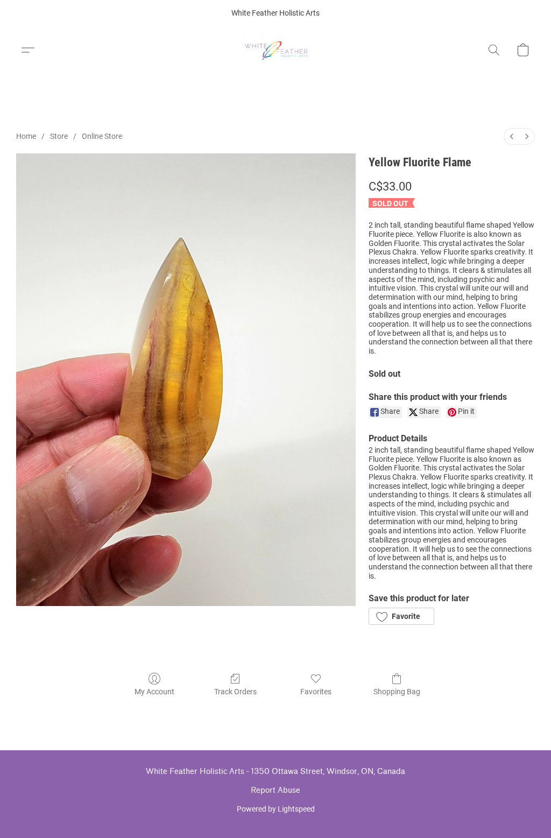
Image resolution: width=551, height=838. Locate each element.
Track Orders (235, 691)
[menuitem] (511, 136)
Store (59, 136)
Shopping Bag (396, 691)
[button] (276, 50)
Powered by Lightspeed (276, 809)
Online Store (102, 136)
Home (26, 136)
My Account (154, 691)
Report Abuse (275, 790)
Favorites (315, 691)
